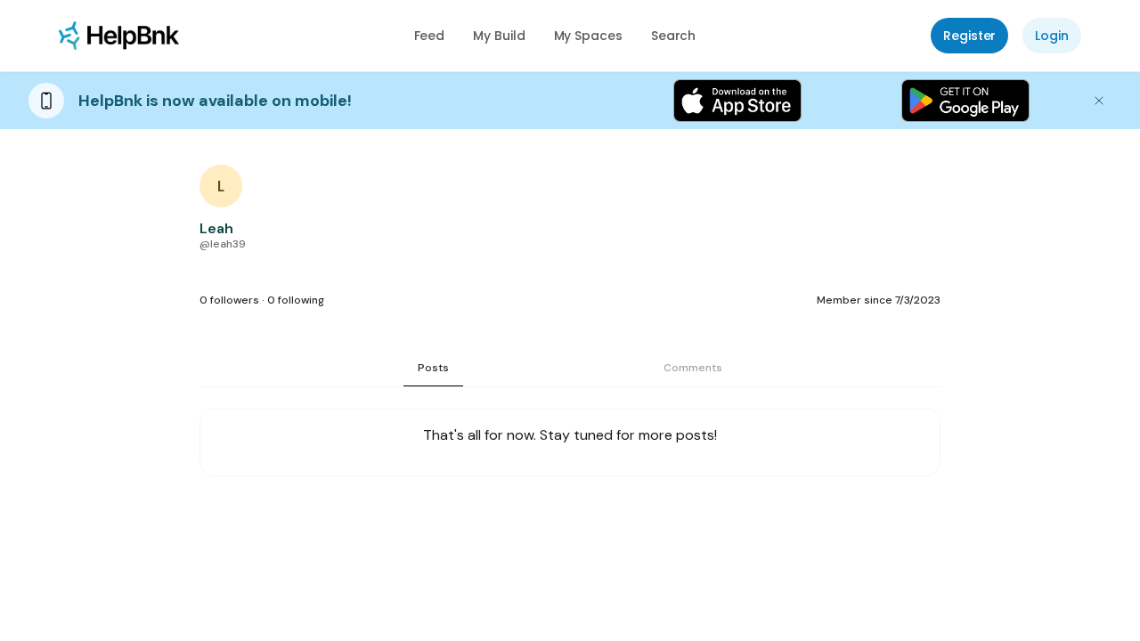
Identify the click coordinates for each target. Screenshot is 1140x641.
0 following (295, 300)
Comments (693, 368)
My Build (499, 36)
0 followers (229, 300)
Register (969, 36)
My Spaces (588, 36)
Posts (433, 368)
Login (1052, 36)
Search (673, 36)
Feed (429, 36)
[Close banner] (1099, 100)
